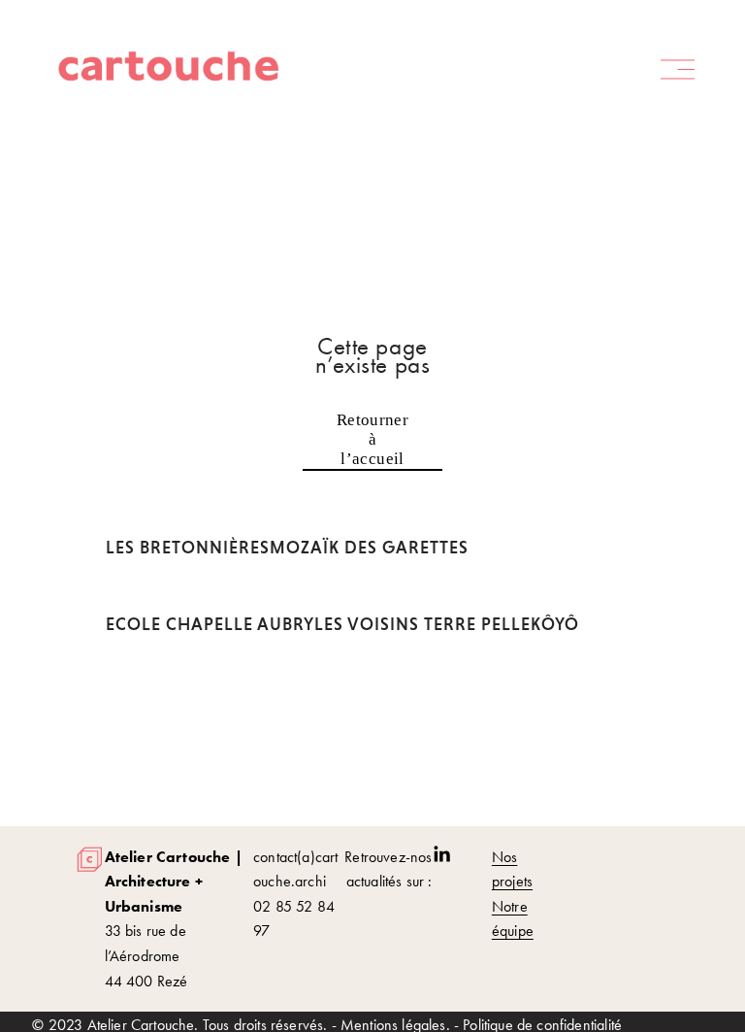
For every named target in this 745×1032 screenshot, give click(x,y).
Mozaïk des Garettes (369, 547)
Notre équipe (513, 919)
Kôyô (555, 624)
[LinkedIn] (441, 854)
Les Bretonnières (188, 547)
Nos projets (512, 869)
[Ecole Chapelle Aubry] (210, 592)
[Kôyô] (555, 592)
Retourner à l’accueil (372, 439)
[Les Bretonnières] (188, 515)
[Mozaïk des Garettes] (369, 515)
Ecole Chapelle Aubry (210, 624)
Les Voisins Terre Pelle (422, 624)
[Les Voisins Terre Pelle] (422, 592)
